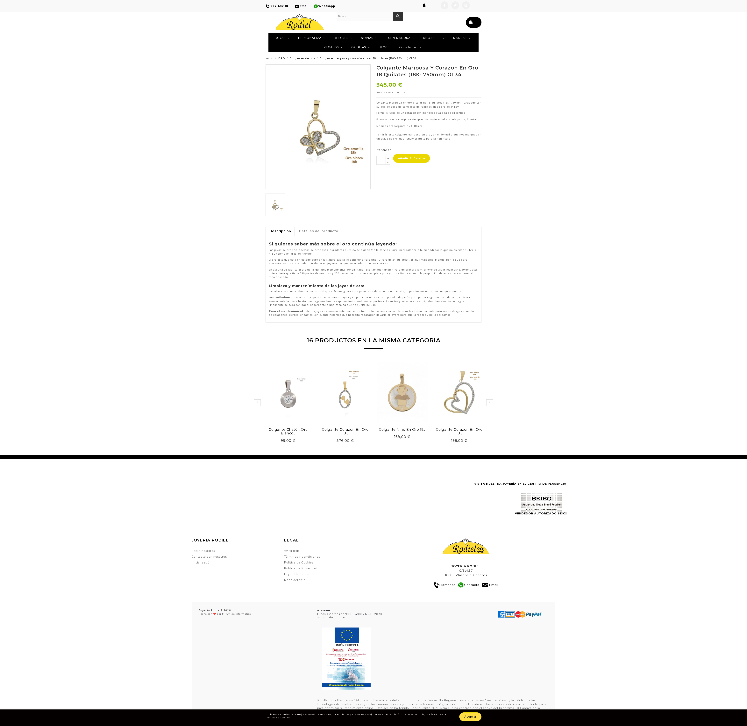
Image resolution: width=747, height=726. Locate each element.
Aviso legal (292, 551)
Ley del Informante (299, 574)
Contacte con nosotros (209, 556)
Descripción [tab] (280, 231)
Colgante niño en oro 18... (402, 429)
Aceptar (470, 716)
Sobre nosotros (203, 551)
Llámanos (447, 585)
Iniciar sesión (202, 562)
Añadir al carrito (411, 158)
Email (493, 585)
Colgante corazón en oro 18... (345, 431)
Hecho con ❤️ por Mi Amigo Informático (225, 612)
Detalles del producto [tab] (318, 231)
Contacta (471, 585)
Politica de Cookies (298, 562)
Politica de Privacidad (300, 568)
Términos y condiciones (302, 556)
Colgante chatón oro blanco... (288, 431)
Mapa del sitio (294, 580)
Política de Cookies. (278, 717)
